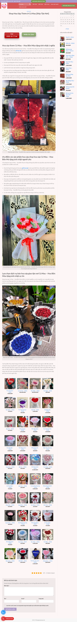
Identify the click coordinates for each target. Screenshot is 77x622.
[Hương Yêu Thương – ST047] (35, 478)
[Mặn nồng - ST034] (10, 553)
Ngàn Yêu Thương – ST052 (47, 448)
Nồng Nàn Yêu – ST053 (35, 448)
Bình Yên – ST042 (48, 505)
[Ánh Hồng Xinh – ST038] (10, 534)
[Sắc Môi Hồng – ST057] (35, 421)
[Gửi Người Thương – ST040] (22, 515)
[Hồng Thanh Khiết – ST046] (47, 478)
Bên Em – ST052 (22, 467)
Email (23, 598)
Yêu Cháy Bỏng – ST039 (35, 523)
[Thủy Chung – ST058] (22, 421)
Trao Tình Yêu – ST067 (10, 391)
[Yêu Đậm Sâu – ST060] (47, 402)
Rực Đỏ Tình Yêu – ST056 (47, 429)
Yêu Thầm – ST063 (10, 409)
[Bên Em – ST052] (22, 459)
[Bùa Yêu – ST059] (10, 421)
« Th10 (67, 29)
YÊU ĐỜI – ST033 (22, 561)
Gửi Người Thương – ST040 (22, 523)
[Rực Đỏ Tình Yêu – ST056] (47, 421)
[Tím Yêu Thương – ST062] (22, 402)
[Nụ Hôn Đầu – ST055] (10, 440)
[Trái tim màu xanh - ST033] (35, 553)
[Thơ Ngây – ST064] (47, 383)
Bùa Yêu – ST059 (10, 429)
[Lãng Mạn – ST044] (22, 497)
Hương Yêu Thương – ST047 (35, 486)
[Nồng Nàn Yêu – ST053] (35, 440)
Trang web (41, 598)
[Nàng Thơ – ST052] (10, 459)
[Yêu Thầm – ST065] (35, 383)
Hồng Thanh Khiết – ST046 (47, 486)
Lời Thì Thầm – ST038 (47, 523)
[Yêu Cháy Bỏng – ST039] (35, 515)
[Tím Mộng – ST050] (47, 459)
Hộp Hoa (46, 4)
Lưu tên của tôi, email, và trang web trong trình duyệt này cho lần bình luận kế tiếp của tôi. (27, 605)
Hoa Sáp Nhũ (54, 4)
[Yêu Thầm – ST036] (35, 534)
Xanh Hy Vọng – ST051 (35, 467)
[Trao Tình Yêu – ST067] (10, 383)
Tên (5, 598)
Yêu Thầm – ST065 (35, 390)
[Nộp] (29, 4)
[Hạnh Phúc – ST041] (10, 515)
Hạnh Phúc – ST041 (10, 522)
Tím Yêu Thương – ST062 (22, 410)
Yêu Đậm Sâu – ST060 (47, 410)
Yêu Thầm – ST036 (35, 541)
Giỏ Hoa (40, 4)
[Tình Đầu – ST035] (47, 534)
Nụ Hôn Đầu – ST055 (10, 448)
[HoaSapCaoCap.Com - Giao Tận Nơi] (8, 6)
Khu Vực (29, 11)
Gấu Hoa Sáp (22, 7)
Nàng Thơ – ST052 (10, 467)
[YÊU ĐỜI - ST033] (22, 553)
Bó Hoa (35, 4)
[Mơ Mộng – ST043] (35, 497)
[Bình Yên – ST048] (22, 478)
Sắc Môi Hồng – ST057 (35, 429)
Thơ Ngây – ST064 (47, 390)
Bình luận (6, 585)
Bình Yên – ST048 (23, 486)
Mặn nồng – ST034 (10, 561)
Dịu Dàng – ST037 (22, 541)
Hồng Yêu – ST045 (10, 505)
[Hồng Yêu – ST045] (10, 497)
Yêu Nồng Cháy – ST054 (23, 448)
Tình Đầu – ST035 (48, 541)
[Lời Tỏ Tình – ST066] (22, 383)
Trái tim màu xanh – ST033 (35, 561)
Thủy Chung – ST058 (22, 429)
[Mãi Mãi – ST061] (35, 402)
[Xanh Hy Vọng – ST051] (35, 459)
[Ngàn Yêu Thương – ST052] (47, 440)
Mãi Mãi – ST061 (35, 409)
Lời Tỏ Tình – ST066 (22, 390)
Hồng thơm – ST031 (47, 561)
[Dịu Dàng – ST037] (22, 534)
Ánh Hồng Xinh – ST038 (10, 542)
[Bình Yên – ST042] (47, 497)
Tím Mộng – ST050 (47, 467)
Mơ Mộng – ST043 (35, 505)
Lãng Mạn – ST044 (22, 505)
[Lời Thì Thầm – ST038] (47, 515)
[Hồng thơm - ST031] (47, 553)
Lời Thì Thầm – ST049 (10, 486)
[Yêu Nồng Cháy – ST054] (22, 440)
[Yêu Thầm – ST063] (10, 402)
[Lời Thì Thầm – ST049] (10, 478)
